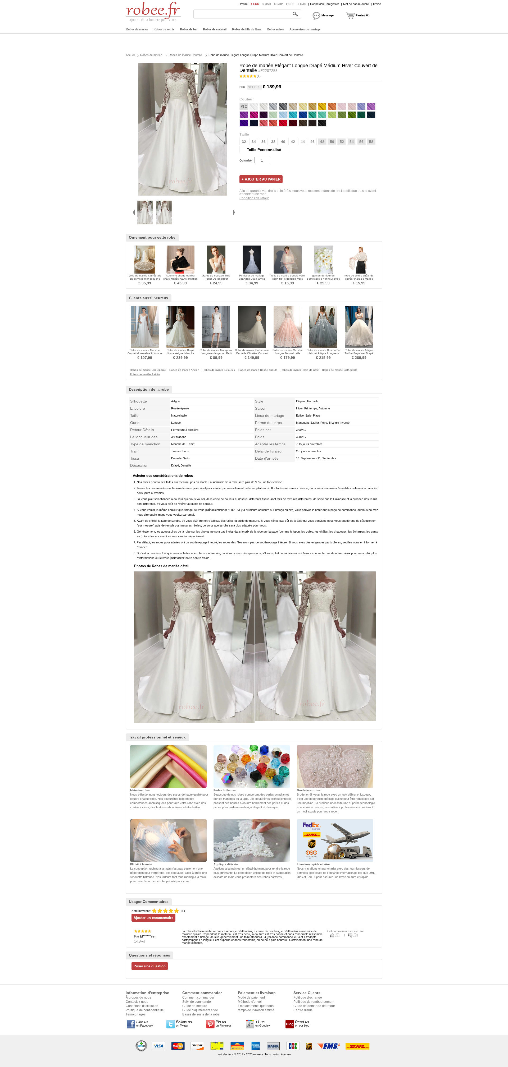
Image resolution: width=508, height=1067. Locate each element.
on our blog (302, 1023)
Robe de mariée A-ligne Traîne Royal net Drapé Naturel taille (359, 353)
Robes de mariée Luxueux (219, 370)
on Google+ (262, 1023)
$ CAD (302, 4)
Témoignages (136, 1014)
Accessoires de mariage (304, 29)
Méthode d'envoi (250, 1002)
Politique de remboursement (313, 1002)
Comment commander (198, 997)
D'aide (377, 4)
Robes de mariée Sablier (145, 374)
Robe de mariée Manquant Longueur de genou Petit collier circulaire (216, 353)
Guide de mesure (194, 1006)
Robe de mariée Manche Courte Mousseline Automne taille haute (145, 353)
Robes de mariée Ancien (184, 370)
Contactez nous (137, 1002)
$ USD (266, 4)
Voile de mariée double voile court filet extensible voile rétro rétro (287, 278)
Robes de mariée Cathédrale (339, 370)
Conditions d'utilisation (142, 1006)
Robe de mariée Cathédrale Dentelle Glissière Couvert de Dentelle (252, 353)
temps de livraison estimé (256, 1010)
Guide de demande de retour (314, 1006)
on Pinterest (223, 1023)
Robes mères (275, 29)
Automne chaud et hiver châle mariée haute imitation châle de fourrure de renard (180, 278)
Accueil (130, 55)
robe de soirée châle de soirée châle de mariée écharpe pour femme (359, 278)
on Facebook (144, 1023)
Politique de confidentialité (145, 1010)
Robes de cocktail (214, 29)
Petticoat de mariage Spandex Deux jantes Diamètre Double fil (252, 278)
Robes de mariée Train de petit (300, 370)
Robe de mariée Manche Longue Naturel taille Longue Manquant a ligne (287, 353)
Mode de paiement (251, 997)
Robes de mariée (137, 29)
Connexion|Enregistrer (324, 4)
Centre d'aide (303, 1010)
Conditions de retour (254, 198)
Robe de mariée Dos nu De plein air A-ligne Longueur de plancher (323, 353)
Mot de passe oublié (356, 4)
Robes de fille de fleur (246, 29)
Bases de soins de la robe (201, 1014)
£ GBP (278, 4)
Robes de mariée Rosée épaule (257, 370)
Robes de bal (188, 29)
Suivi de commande (196, 1002)
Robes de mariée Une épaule (148, 370)
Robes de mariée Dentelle (185, 55)
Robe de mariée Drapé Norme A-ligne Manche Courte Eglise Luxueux (180, 353)
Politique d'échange (307, 997)
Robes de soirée (163, 29)
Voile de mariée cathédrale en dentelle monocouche (145, 277)
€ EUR (255, 4)
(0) (337, 935)
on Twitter (184, 1023)
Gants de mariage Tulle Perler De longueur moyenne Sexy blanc (216, 278)
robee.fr (258, 1054)
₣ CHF (290, 4)
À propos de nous (138, 997)
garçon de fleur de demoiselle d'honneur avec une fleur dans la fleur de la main (323, 280)
